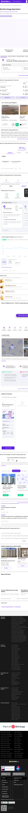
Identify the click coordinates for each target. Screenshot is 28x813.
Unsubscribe (4, 793)
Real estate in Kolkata (5, 747)
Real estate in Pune (5, 738)
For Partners (5, 782)
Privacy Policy (5, 789)
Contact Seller (8, 447)
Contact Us (4, 791)
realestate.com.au (18, 778)
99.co (15, 782)
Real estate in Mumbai (5, 732)
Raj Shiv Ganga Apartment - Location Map (11, 606)
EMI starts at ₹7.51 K (6, 421)
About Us (4, 780)
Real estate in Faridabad (6, 755)
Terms (3, 784)
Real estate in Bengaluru (6, 734)
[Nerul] (26, 1)
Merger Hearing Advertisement (5, 796)
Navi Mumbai (5, 5)
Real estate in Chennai (6, 740)
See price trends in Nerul (7, 267)
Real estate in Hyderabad (6, 736)
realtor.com (16, 780)
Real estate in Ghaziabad (6, 757)
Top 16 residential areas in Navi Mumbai (9, 591)
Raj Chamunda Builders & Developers (16, 457)
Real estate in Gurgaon (6, 743)
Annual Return (5, 787)
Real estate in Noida (5, 745)
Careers (4, 778)
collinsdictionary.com (18, 784)
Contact (6, 495)
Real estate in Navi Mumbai (7, 753)
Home (1, 5)
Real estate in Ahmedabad (6, 749)
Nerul (10, 5)
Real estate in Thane (5, 751)
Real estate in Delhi (5, 741)
